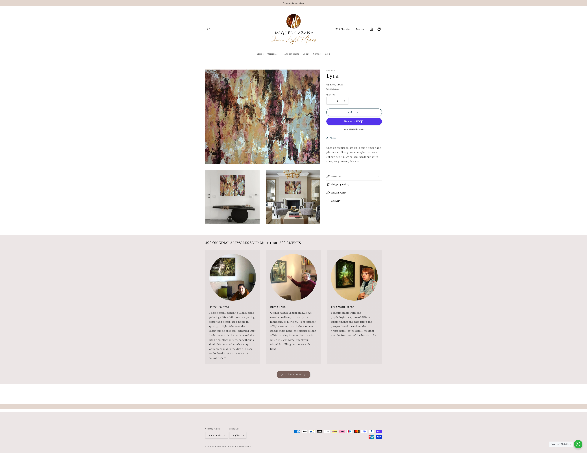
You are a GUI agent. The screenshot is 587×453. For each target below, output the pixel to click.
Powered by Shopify (227, 446)
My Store (215, 446)
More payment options (354, 129)
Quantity (330, 94)
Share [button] (333, 138)
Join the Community (293, 374)
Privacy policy (245, 446)
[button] (208, 29)
